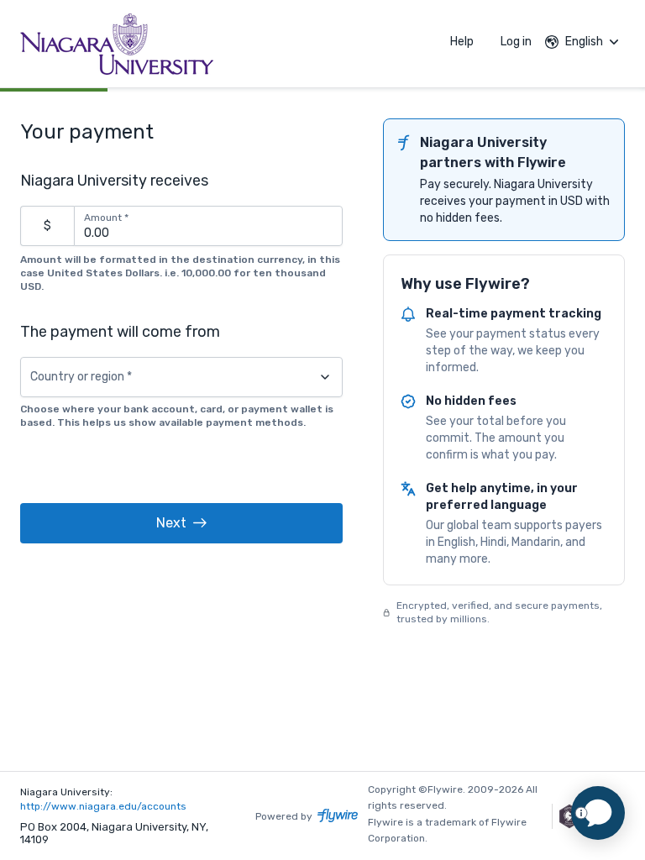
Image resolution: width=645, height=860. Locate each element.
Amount (106, 217)
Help (462, 41)
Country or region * (81, 377)
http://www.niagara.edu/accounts (103, 806)
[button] (181, 523)
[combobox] (181, 377)
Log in (516, 41)
